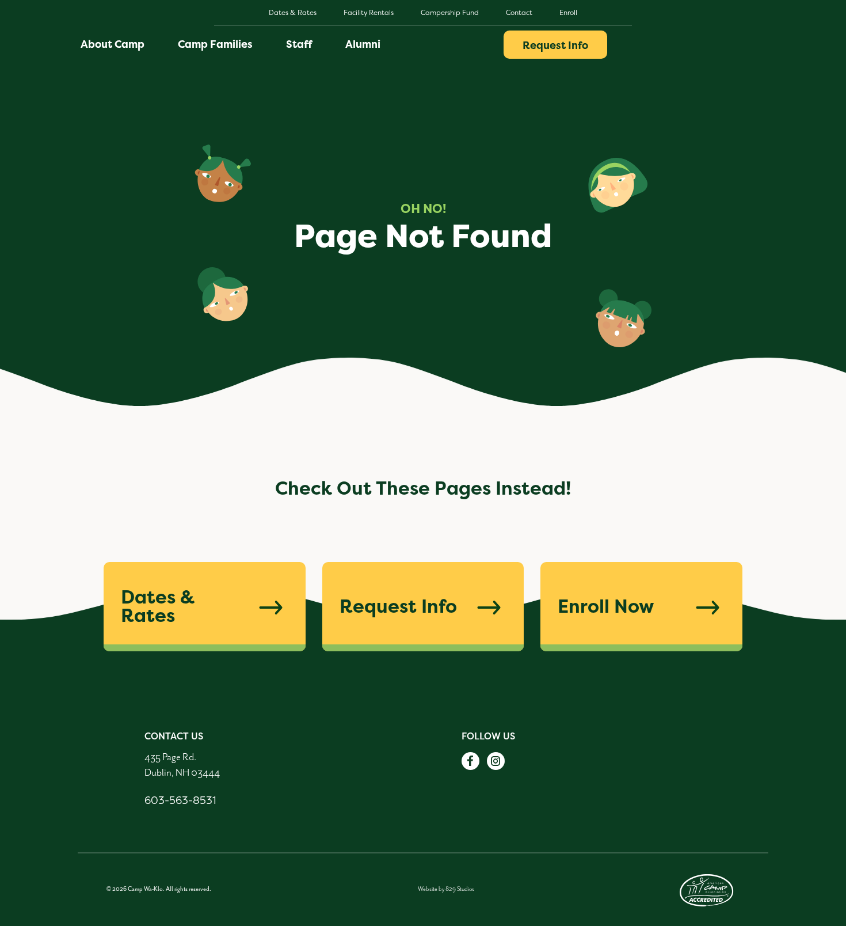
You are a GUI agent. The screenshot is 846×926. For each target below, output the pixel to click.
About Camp (112, 44)
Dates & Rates (293, 12)
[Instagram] (496, 761)
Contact (519, 12)
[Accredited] (707, 889)
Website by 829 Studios (446, 889)
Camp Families (215, 44)
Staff (299, 44)
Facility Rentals (369, 12)
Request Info (555, 45)
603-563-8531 (180, 800)
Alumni (362, 44)
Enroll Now (606, 606)
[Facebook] (470, 761)
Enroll (568, 12)
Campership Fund (450, 12)
